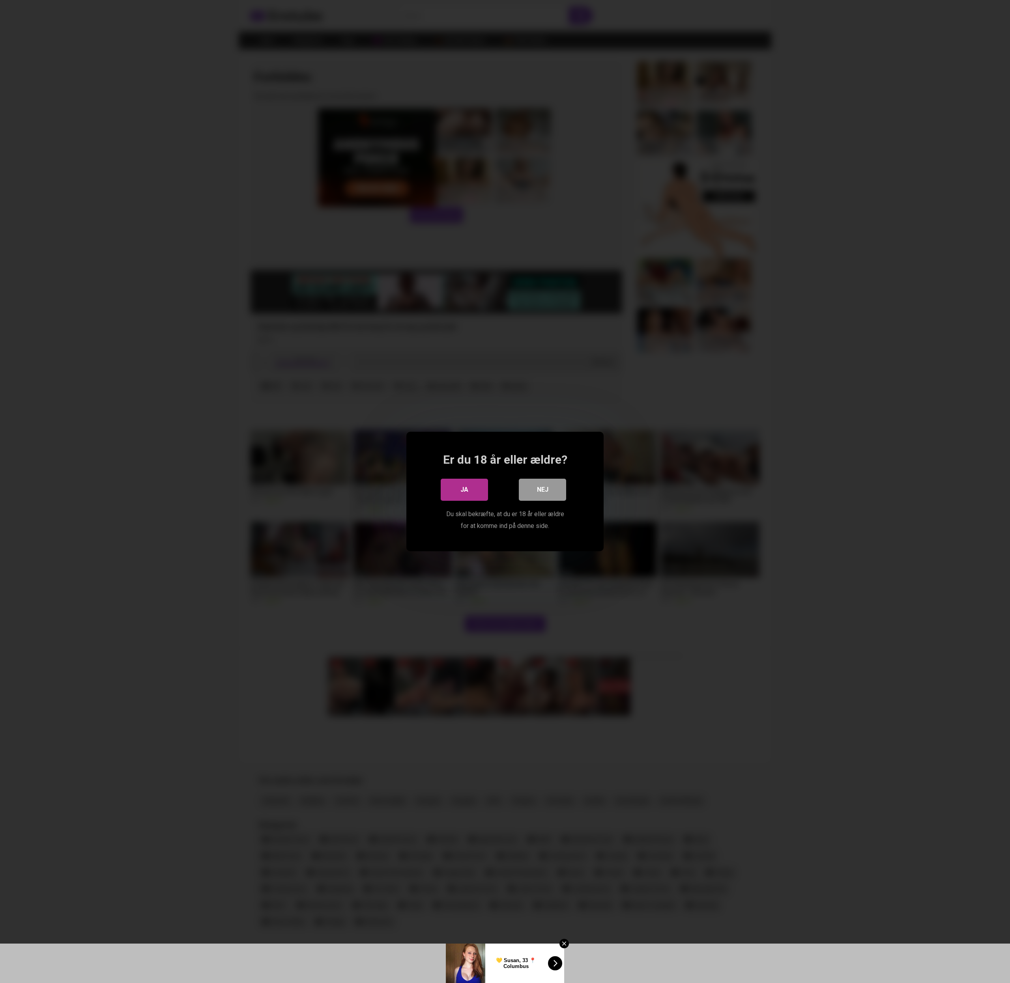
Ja (464, 489)
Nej (542, 489)
